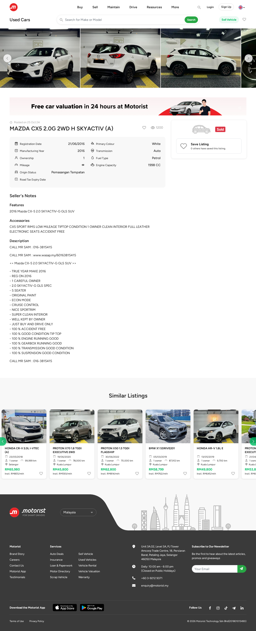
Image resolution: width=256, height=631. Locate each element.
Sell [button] (95, 7)
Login (210, 7)
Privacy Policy (36, 621)
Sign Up (226, 7)
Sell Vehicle (229, 19)
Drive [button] (133, 7)
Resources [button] (154, 7)
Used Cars (20, 19)
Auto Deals (57, 554)
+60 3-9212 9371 (151, 578)
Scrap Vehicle (58, 577)
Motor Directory (60, 571)
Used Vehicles (87, 559)
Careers (15, 559)
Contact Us (17, 565)
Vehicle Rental (87, 565)
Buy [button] (80, 7)
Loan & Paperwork (61, 565)
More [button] (175, 7)
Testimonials (17, 577)
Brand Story (17, 554)
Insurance (56, 559)
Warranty (84, 577)
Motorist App (18, 571)
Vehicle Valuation (89, 571)
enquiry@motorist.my (154, 585)
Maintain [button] (113, 7)
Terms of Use (17, 621)
